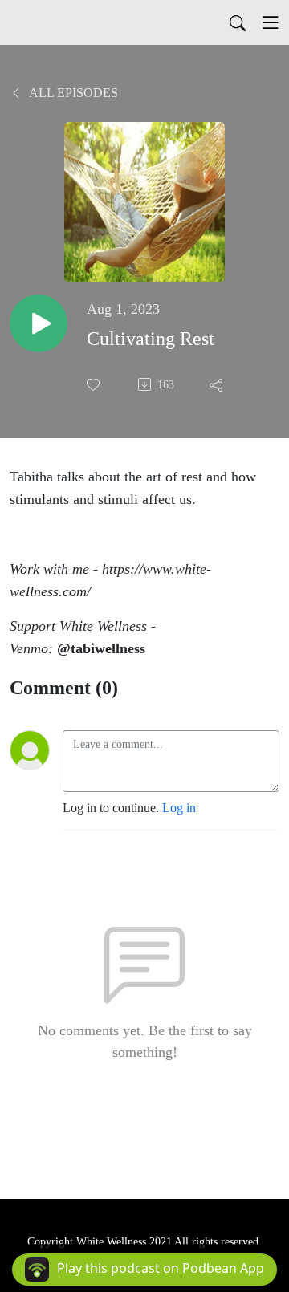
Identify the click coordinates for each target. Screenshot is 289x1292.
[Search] (237, 22)
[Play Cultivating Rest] (38, 323)
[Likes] (94, 384)
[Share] (217, 384)
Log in (179, 808)
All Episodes (72, 93)
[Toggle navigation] (270, 22)
